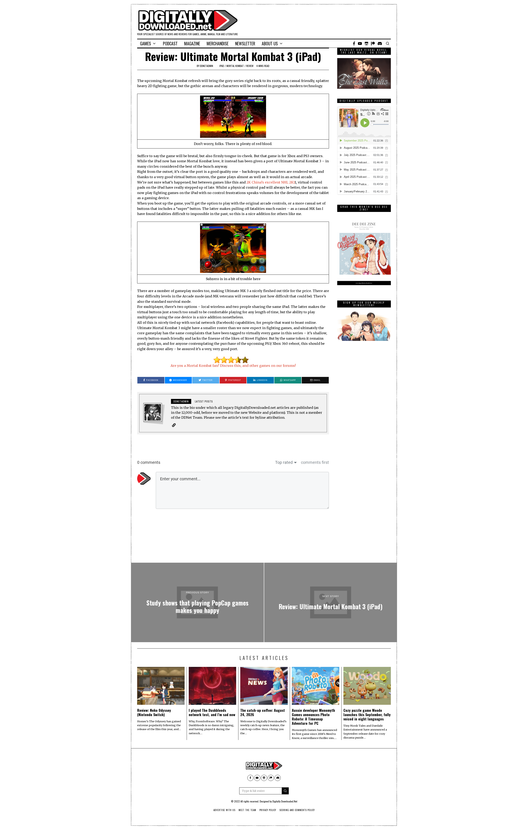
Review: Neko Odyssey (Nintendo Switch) (154, 712)
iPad (221, 66)
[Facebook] (354, 43)
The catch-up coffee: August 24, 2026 (262, 712)
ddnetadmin (206, 66)
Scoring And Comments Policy (297, 810)
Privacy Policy (267, 810)
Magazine (192, 43)
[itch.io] (366, 43)
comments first (315, 462)
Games (145, 43)
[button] (285, 790)
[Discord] (379, 43)
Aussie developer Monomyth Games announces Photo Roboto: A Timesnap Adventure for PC (313, 716)
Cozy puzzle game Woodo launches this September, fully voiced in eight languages (367, 714)
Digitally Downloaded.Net (284, 801)
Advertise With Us (224, 810)
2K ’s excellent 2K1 (270, 182)
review (249, 66)
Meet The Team (247, 810)
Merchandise (218, 43)
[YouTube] (360, 43)
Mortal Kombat (235, 66)
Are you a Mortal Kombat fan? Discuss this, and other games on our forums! (233, 366)
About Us (270, 43)
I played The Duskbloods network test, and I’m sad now (212, 712)
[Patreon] (373, 43)
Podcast (170, 43)
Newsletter (245, 43)
